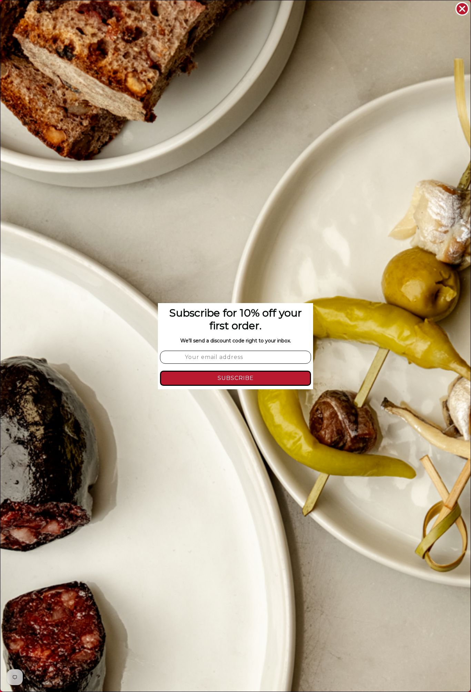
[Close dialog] (462, 9)
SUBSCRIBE (236, 378)
